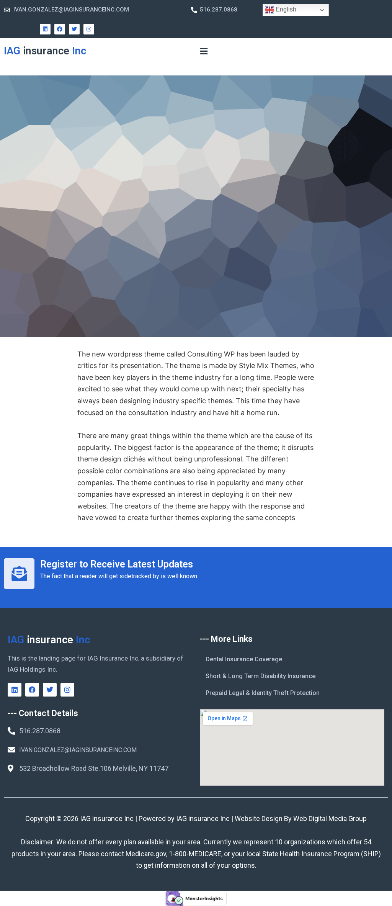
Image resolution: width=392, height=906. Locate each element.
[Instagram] (88, 29)
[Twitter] (74, 29)
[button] (203, 51)
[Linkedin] (45, 29)
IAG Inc (45, 51)
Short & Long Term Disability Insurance (260, 676)
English (285, 9)
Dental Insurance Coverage (244, 659)
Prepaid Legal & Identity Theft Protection (263, 693)
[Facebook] (59, 29)
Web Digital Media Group (330, 818)
